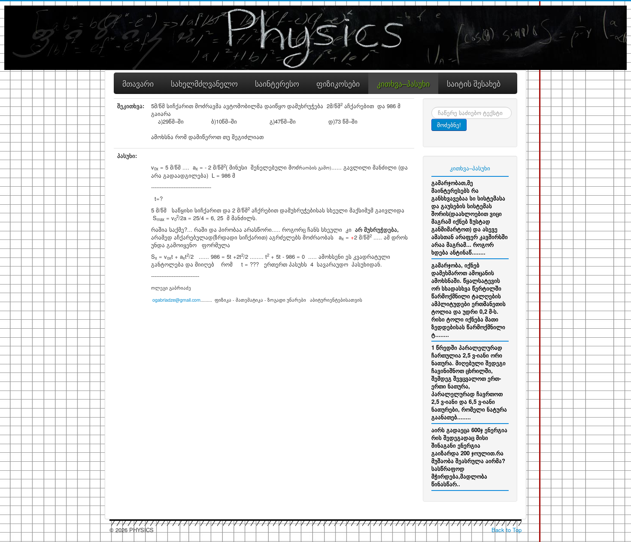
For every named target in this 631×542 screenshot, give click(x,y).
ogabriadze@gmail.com (176, 300)
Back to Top (506, 530)
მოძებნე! (449, 125)
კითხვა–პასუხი (470, 168)
